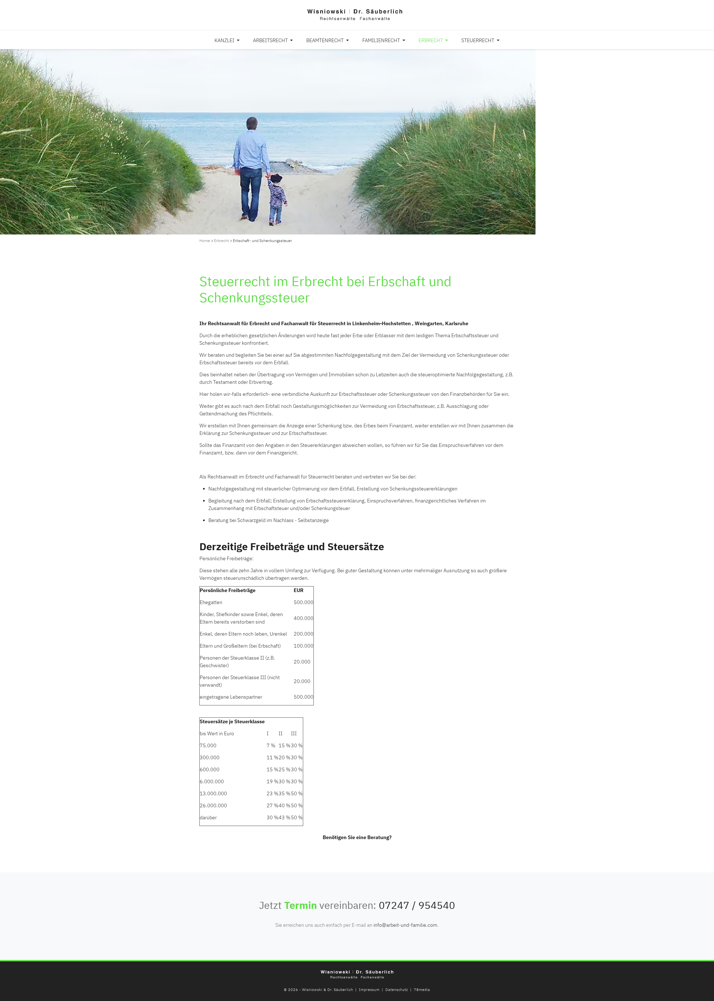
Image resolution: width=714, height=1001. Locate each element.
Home (204, 240)
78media (422, 989)
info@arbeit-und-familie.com (405, 925)
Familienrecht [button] (381, 40)
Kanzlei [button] (224, 40)
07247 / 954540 (417, 905)
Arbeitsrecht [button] (271, 40)
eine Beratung (372, 837)
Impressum (369, 989)
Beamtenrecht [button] (325, 40)
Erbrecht (221, 240)
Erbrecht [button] (431, 40)
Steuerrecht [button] (478, 40)
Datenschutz (396, 989)
